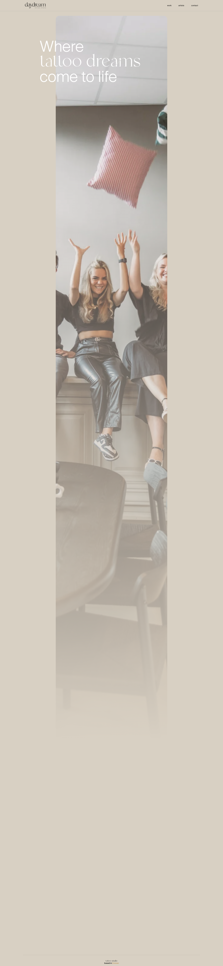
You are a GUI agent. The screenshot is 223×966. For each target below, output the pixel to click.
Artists (181, 5)
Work (169, 5)
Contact (194, 5)
